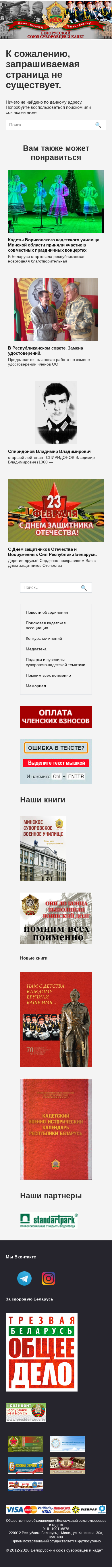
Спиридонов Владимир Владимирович (50, 451)
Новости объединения (47, 612)
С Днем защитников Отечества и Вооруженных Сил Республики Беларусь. (52, 551)
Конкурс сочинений (44, 638)
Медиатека (36, 649)
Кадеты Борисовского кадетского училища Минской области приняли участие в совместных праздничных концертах (53, 244)
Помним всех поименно (48, 675)
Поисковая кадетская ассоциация (46, 625)
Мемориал (36, 686)
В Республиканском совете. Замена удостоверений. (45, 351)
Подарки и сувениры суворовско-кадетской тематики (55, 662)
